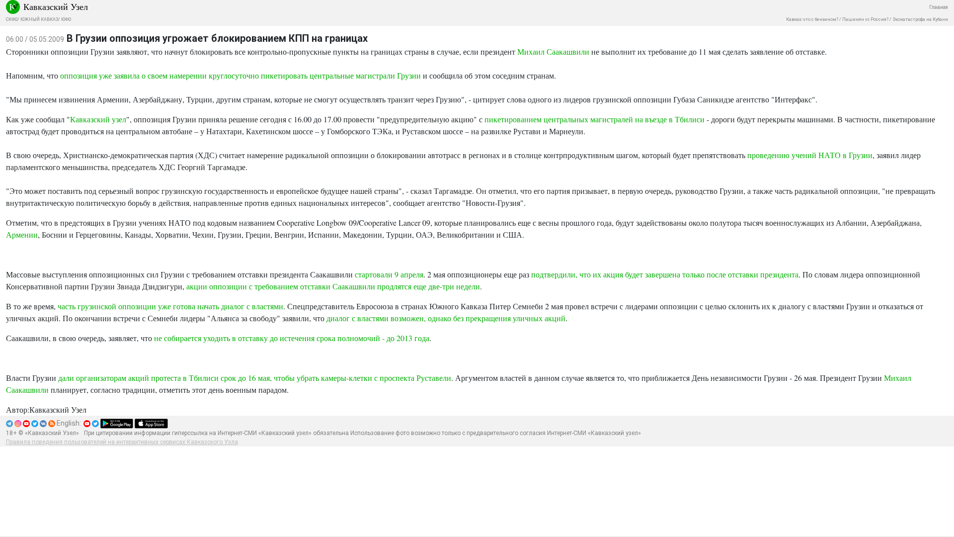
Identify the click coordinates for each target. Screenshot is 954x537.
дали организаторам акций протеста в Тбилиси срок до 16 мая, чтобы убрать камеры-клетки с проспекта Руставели (254, 377)
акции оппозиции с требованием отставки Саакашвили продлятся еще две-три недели (333, 286)
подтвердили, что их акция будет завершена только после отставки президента (664, 274)
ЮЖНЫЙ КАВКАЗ (39, 19)
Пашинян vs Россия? (865, 19)
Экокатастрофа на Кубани (920, 19)
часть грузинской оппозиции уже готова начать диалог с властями (170, 306)
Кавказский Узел (55, 6)
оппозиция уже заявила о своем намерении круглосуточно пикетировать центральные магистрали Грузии (240, 75)
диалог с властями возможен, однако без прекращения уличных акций (445, 318)
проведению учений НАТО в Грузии (810, 155)
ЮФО (66, 19)
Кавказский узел (98, 119)
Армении (22, 234)
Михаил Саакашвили (553, 51)
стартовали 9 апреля (389, 274)
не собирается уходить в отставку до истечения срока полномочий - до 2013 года (291, 338)
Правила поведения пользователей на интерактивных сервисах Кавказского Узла (122, 442)
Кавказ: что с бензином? (812, 19)
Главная (938, 7)
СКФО (11, 19)
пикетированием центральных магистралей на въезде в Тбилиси (594, 119)
